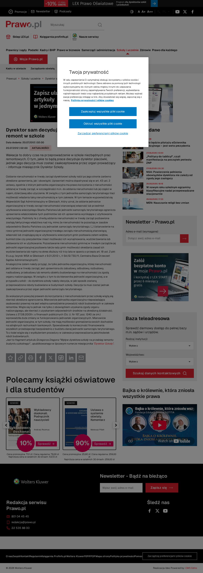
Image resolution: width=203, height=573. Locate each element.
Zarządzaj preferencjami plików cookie (103, 133)
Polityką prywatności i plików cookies (92, 100)
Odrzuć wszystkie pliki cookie (103, 123)
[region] (102, 102)
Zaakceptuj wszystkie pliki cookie (103, 111)
